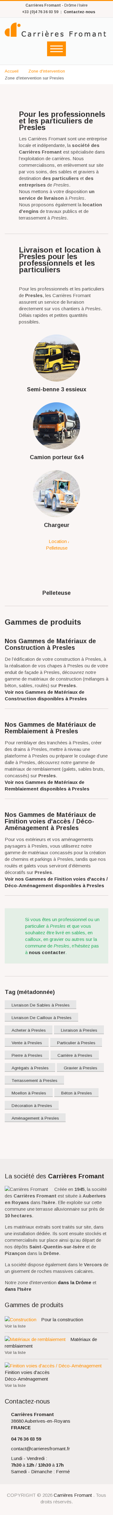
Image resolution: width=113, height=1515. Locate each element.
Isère (83, 5)
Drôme (70, 5)
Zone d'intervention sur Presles (34, 78)
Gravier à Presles (80, 1068)
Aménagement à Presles (35, 1118)
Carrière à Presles (74, 1055)
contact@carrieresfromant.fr (40, 1448)
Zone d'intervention (46, 71)
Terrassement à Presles (34, 1080)
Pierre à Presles (27, 1055)
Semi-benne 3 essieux (56, 389)
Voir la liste (15, 1326)
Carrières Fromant (73, 1495)
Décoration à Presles (32, 1105)
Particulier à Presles (76, 1042)
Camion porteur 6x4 (56, 457)
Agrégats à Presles (30, 1068)
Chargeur (56, 525)
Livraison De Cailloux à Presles (42, 1017)
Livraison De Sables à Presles (41, 1005)
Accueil (12, 71)
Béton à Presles (76, 1093)
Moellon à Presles (29, 1093)
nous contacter (47, 952)
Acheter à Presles (29, 1030)
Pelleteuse (56, 593)
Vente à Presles (27, 1042)
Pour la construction (62, 1319)
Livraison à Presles (79, 1030)
